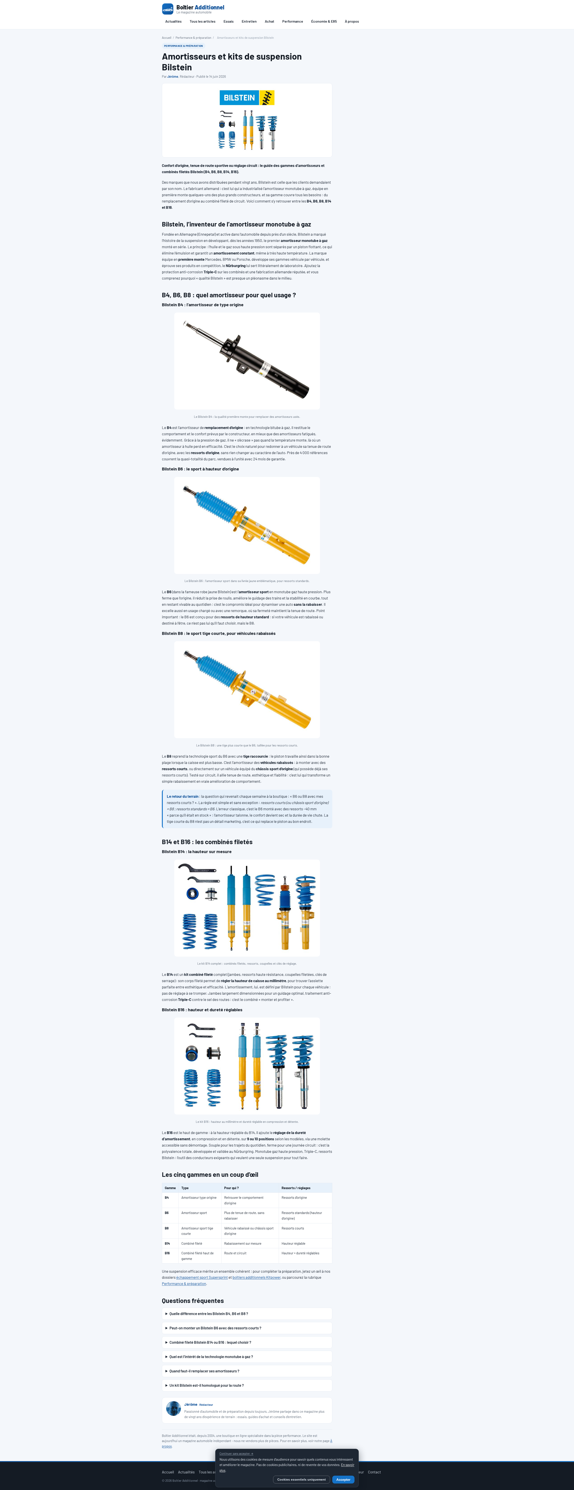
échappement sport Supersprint (202, 1277)
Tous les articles (202, 21)
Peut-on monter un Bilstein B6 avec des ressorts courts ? (215, 1328)
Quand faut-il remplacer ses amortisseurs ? (204, 1371)
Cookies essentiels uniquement (301, 1479)
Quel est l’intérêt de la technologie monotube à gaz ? (211, 1356)
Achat (269, 21)
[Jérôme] (173, 1408)
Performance (292, 21)
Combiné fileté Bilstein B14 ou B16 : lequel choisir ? (210, 1342)
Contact (374, 1472)
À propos (352, 21)
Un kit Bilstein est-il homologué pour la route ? (207, 1385)
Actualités (173, 21)
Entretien (249, 21)
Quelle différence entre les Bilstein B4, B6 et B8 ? (209, 1313)
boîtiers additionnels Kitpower (256, 1277)
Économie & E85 (324, 21)
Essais (229, 21)
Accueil (166, 37)
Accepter (343, 1479)
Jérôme (172, 76)
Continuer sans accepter (236, 1453)
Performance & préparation (193, 37)
